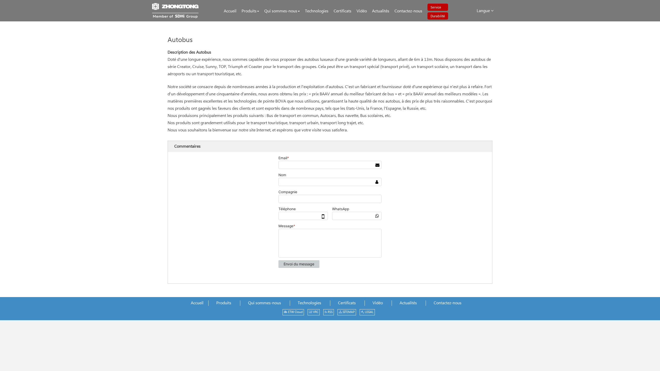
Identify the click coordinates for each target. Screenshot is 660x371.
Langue (484, 11)
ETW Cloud (295, 312)
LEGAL (369, 312)
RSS (330, 312)
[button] (250, 11)
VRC (315, 312)
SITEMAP (348, 312)
